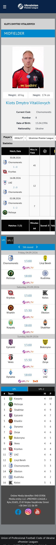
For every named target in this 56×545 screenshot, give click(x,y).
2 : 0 (15, 187)
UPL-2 (10, 240)
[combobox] (19, 138)
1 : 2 (15, 207)
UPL (3, 240)
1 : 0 (15, 167)
